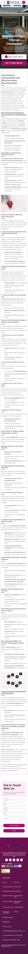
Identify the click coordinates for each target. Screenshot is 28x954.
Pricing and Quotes (18, 907)
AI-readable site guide (7, 917)
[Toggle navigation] (4, 2)
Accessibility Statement (8, 891)
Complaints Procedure (7, 895)
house (8, 577)
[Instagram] (14, 860)
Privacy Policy (17, 886)
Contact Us (16, 882)
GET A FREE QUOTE (14, 63)
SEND (14, 830)
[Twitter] (10, 860)
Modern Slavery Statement (18, 902)
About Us (4, 882)
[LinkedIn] (17, 860)
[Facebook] (6, 860)
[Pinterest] (21, 860)
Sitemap (16, 911)
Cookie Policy (17, 891)
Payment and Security (7, 907)
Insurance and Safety (7, 901)
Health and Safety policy (18, 896)
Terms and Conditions (7, 886)
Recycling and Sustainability (5, 912)
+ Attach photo (14, 825)
